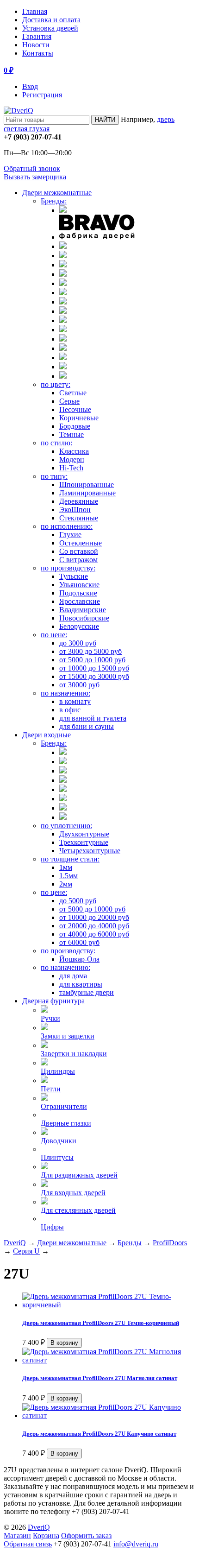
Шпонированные (86, 484)
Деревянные (78, 501)
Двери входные (46, 735)
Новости (36, 45)
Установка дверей (50, 28)
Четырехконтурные (89, 851)
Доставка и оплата (51, 20)
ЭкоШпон (75, 509)
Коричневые (79, 418)
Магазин (17, 1535)
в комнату (75, 701)
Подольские (78, 593)
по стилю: (56, 443)
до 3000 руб (77, 643)
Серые (69, 401)
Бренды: (54, 201)
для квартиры (80, 984)
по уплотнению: (66, 826)
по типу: (54, 476)
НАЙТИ (105, 119)
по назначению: (65, 693)
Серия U (26, 1251)
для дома (73, 976)
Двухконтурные (84, 834)
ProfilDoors (170, 1243)
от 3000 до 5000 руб (90, 651)
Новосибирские (84, 618)
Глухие (70, 534)
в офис (70, 710)
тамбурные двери (86, 992)
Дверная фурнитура (53, 1001)
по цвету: (55, 384)
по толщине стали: (70, 859)
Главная (34, 11)
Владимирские (82, 610)
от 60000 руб (79, 942)
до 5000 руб (77, 901)
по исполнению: (67, 526)
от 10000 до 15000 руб (94, 668)
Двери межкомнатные (57, 192)
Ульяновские (79, 585)
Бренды (130, 1243)
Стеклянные (78, 518)
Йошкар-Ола (79, 959)
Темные (71, 434)
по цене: (54, 635)
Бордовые (74, 426)
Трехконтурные (83, 842)
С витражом (78, 560)
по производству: (68, 568)
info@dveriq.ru (135, 1544)
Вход (30, 86)
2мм (65, 884)
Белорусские (79, 626)
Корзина (46, 1535)
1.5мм (68, 876)
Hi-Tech (71, 468)
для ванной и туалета (92, 718)
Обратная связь (28, 1544)
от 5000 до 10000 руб (92, 660)
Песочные (75, 409)
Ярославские (79, 601)
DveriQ (15, 1243)
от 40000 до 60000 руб (94, 934)
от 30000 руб (79, 685)
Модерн (71, 459)
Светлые (73, 393)
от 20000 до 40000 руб (94, 926)
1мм (65, 867)
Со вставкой (78, 551)
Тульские (73, 576)
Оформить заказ (86, 1535)
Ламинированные (87, 493)
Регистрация (42, 95)
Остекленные (80, 543)
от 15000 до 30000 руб (94, 676)
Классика (74, 451)
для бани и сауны (86, 726)
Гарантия (36, 36)
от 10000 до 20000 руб (94, 917)
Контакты (37, 53)
